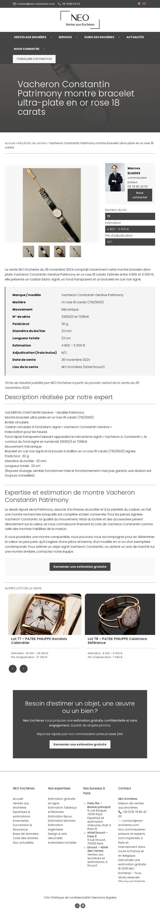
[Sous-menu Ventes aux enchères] (51, 37)
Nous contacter (139, 195)
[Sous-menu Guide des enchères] (119, 37)
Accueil (10, 143)
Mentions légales (104, 897)
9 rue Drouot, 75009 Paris (97, 838)
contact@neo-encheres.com (36, 3)
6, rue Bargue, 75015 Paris (98, 808)
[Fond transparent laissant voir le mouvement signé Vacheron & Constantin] (60, 251)
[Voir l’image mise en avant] (52, 203)
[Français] (139, 4)
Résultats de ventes (32, 143)
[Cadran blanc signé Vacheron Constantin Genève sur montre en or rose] (44, 251)
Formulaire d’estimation (34, 59)
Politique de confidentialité (71, 897)
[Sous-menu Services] (77, 37)
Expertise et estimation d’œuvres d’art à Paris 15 (99, 823)
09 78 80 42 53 (71, 3)
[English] (144, 4)
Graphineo (139, 881)
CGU (47, 897)
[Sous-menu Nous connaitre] (44, 49)
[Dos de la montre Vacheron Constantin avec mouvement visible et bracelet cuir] (75, 251)
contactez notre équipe (55, 551)
